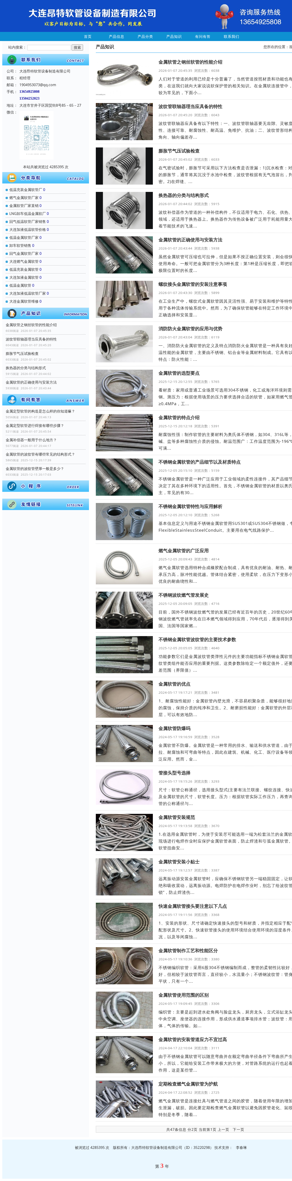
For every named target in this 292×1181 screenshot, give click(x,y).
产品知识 (174, 36)
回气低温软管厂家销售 (27, 221)
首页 (88, 36)
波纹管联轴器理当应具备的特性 (31, 339)
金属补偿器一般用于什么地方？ (31, 439)
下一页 (238, 1129)
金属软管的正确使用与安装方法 (31, 382)
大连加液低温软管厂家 (27, 293)
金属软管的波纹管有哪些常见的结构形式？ (40, 454)
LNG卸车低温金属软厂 (27, 213)
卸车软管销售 (20, 245)
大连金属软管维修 (24, 301)
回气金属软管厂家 (24, 253)
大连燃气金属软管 (24, 261)
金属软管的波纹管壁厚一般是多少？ (35, 468)
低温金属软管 (20, 285)
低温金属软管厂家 (24, 237)
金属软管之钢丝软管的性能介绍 (31, 324)
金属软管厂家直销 (24, 205)
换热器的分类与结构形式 (26, 367)
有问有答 (203, 36)
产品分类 (145, 36)
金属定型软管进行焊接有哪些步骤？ (35, 425)
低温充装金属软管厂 (25, 189)
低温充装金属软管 (24, 269)
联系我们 (231, 36)
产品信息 (116, 36)
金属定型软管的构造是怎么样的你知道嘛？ (40, 411)
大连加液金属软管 (24, 277)
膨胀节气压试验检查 (22, 353)
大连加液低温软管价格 (27, 229)
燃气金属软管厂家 (24, 197)
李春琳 (241, 1147)
